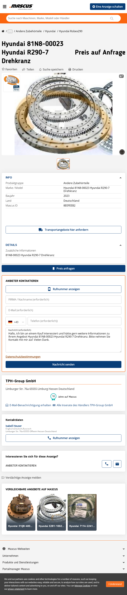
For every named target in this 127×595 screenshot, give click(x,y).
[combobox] (8, 322)
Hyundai (50, 31)
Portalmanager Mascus (16, 569)
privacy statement (16, 589)
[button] (9, 69)
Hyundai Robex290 (70, 31)
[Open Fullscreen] (122, 151)
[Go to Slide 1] (63, 163)
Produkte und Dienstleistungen (20, 562)
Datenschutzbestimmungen (23, 357)
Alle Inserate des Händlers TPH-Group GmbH (85, 405)
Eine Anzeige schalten (109, 6)
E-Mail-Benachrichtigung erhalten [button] (30, 405)
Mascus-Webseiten (19, 549)
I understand (115, 584)
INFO (9, 177)
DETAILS (11, 245)
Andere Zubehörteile (29, 31)
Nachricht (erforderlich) (19, 330)
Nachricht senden (63, 364)
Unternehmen (10, 555)
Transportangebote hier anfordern (66, 230)
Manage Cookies (82, 585)
